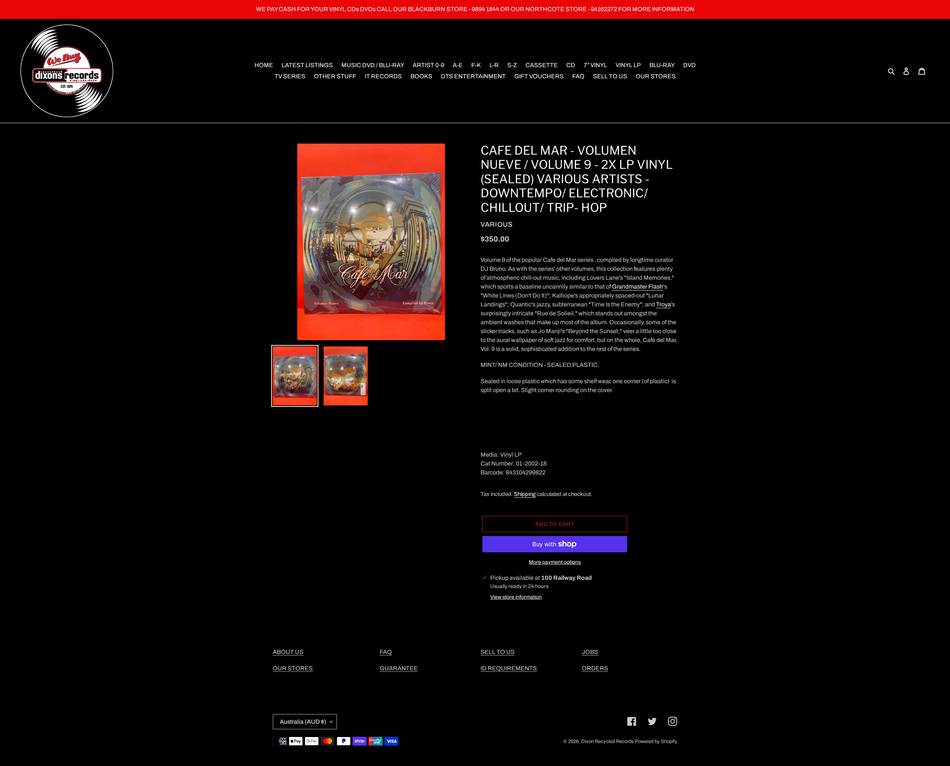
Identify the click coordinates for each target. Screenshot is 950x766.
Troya (663, 304)
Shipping (524, 494)
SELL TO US (498, 652)
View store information (516, 597)
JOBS (590, 652)
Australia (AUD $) (303, 722)
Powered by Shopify (656, 741)
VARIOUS (497, 224)
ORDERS (595, 668)
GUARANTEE (399, 668)
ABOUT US (288, 652)
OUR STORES (293, 668)
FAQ (386, 652)
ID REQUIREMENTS (509, 668)
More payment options (555, 562)
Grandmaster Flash (637, 286)
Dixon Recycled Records (607, 741)
